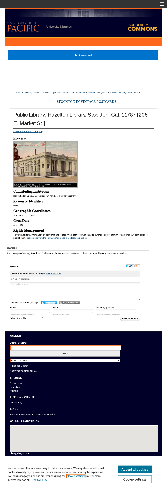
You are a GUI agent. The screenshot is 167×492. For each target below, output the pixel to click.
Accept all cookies (134, 469)
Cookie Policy (39, 480)
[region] (83, 474)
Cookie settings (76, 476)
